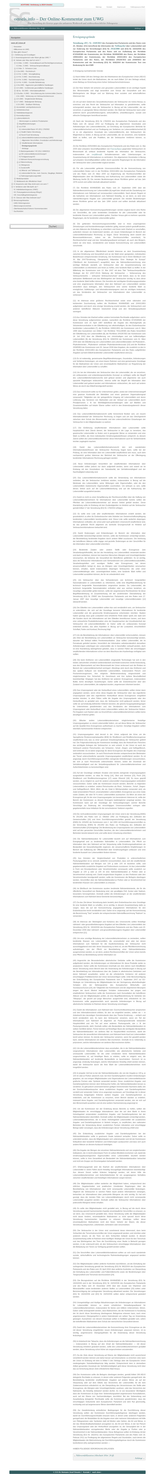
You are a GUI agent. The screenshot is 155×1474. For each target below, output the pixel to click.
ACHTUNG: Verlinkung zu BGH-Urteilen (36, 5)
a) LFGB (22, 126)
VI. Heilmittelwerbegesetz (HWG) (26, 189)
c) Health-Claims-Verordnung (30, 132)
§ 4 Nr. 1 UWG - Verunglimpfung (28, 74)
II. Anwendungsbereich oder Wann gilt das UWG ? (32, 57)
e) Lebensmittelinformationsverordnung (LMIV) (36, 137)
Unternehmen (116, 148)
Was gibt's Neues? (21, 52)
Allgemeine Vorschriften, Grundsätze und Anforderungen (42, 140)
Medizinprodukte (22, 178)
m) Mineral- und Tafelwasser (29, 170)
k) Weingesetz (24, 165)
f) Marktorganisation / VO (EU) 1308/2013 (34, 151)
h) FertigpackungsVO (27, 157)
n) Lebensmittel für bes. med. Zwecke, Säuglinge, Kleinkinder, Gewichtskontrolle (48, 173)
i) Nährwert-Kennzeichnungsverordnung (34, 159)
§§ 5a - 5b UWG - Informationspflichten (30, 91)
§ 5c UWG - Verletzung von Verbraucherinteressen (35, 96)
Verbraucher (120, 45)
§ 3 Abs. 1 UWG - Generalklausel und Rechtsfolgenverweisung (39, 63)
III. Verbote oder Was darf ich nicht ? (27, 60)
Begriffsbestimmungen (27, 124)
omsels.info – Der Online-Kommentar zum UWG (59, 19)
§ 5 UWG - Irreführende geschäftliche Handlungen (34, 88)
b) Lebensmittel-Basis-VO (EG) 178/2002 (34, 129)
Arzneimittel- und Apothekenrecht (28, 107)
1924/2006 (115, 48)
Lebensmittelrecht (23, 118)
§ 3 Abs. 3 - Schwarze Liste (26, 68)
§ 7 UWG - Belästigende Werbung (28, 102)
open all (14, 43)
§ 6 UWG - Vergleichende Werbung (29, 99)
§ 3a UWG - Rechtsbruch (25, 71)
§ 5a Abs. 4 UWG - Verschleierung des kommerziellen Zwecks (39, 93)
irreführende (97, 154)
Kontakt (109, 7)
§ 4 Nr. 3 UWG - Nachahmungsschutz (30, 80)
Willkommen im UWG (21, 49)
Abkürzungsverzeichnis (22, 206)
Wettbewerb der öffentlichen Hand (28, 181)
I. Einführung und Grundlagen (24, 55)
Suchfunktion (18, 211)
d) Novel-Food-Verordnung (29, 135)
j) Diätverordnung (25, 162)
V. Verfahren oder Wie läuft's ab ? (26, 187)
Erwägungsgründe (29, 146)
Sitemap (99, 7)
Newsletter (18, 47)
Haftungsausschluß (137, 7)
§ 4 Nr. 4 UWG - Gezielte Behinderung (30, 82)
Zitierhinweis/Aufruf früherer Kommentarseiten (30, 208)
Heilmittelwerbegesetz (24, 113)
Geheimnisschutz (22, 110)
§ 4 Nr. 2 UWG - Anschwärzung (28, 77)
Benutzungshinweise (21, 200)
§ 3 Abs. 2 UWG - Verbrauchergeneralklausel (32, 66)
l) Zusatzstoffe (24, 168)
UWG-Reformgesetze (22, 203)
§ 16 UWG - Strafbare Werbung (28, 104)
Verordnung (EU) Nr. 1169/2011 (87, 42)
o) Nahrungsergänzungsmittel (30, 176)
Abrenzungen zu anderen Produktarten (33, 121)
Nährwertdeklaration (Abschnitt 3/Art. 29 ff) (29, 28)
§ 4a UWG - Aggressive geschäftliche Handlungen (34, 85)
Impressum (121, 7)
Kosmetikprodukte (23, 115)
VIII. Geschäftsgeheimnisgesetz (25, 195)
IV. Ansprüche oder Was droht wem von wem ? (31, 184)
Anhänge (138, 28)
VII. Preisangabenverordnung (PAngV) (28, 192)
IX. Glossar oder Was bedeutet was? (27, 198)
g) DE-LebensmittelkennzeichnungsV (32, 154)
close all (22, 43)
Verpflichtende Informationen (32, 143)
